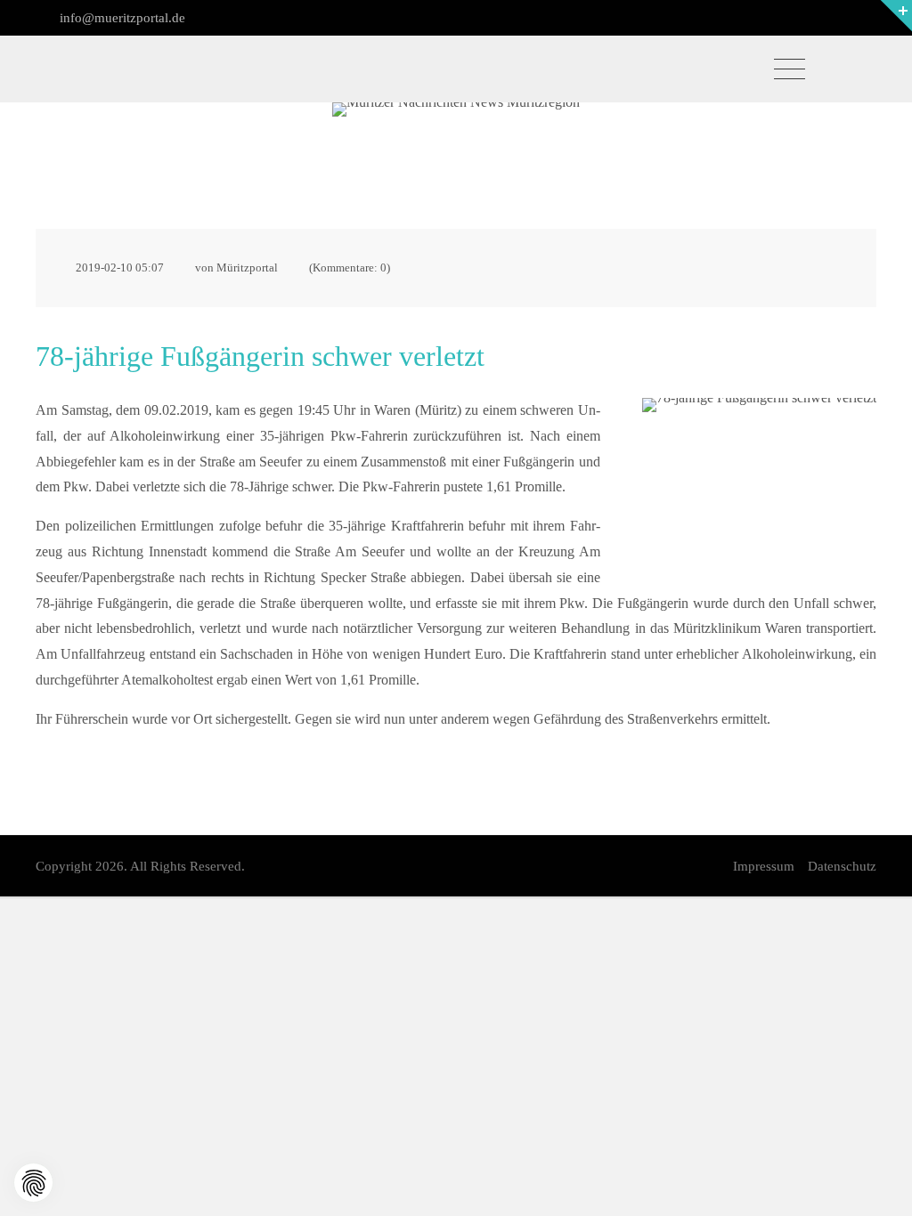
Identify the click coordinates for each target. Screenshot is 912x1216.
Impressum (763, 866)
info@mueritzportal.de (120, 18)
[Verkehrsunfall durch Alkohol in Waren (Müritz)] (759, 476)
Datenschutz (842, 866)
